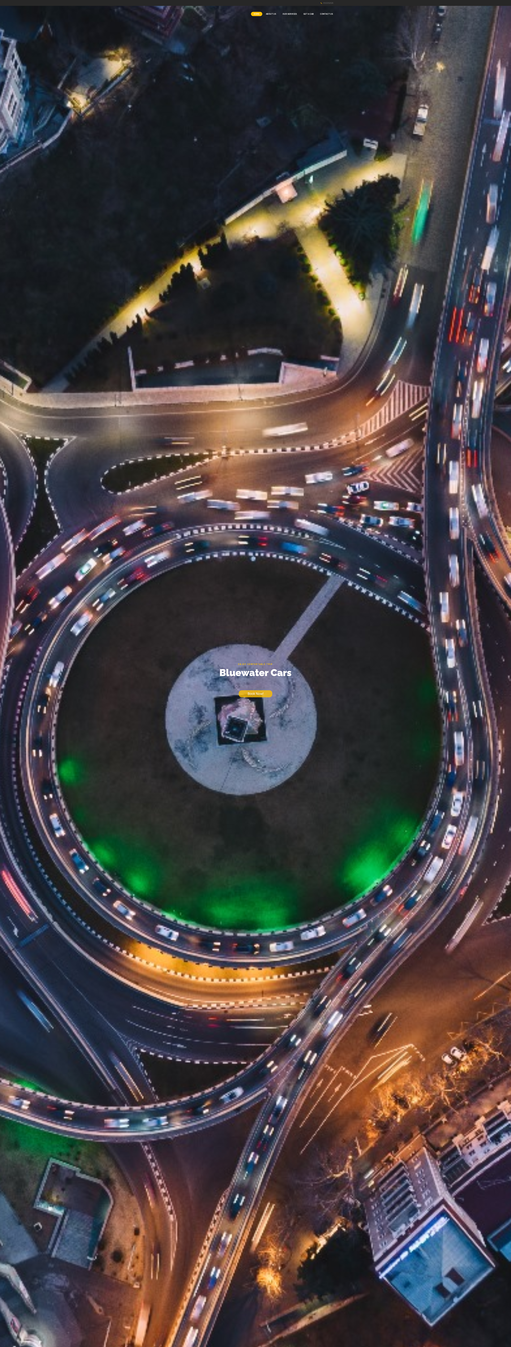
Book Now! (255, 694)
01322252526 (328, 3)
